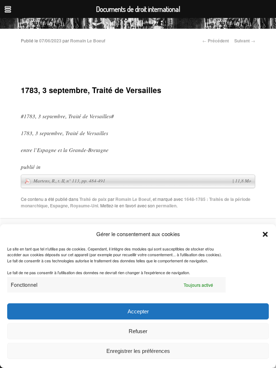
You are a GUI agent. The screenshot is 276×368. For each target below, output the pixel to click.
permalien (166, 205)
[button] (265, 234)
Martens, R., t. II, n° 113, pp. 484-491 (142, 181)
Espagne (59, 205)
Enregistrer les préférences (138, 351)
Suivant (244, 40)
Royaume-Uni (84, 205)
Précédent (215, 40)
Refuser (138, 331)
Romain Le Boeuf (87, 40)
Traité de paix (93, 199)
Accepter (138, 311)
